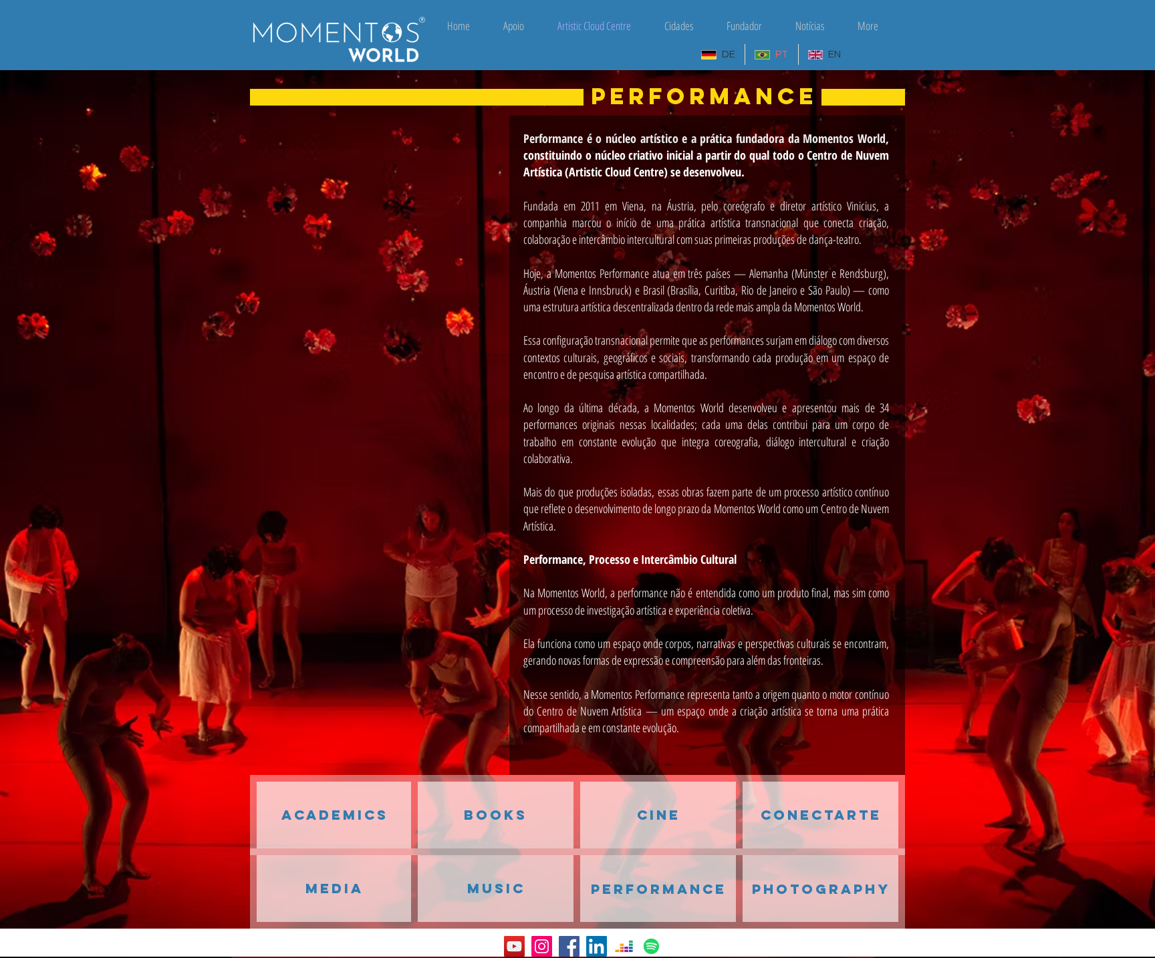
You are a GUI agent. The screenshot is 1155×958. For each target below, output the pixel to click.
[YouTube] (514, 946)
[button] (659, 889)
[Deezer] (624, 946)
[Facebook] (569, 946)
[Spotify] (651, 946)
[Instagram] (541, 946)
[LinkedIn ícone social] (596, 946)
